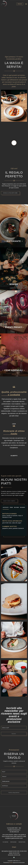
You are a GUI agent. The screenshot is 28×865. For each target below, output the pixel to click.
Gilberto (14, 455)
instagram (13, 842)
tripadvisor (22, 842)
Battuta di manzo (9, 513)
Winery (13, 284)
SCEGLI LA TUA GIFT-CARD (10, 192)
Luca (14, 423)
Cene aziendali (13, 370)
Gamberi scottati (9, 526)
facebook (5, 842)
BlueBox (11, 862)
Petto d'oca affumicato (12, 521)
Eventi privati (13, 327)
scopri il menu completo (9, 500)
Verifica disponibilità (14, 792)
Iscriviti (14, 733)
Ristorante (14, 241)
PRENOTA (20, 3)
